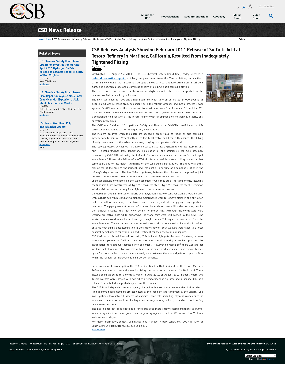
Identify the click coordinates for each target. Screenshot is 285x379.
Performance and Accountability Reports (92, 343)
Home (40, 39)
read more (44, 84)
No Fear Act (50, 343)
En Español (266, 6)
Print (243, 39)
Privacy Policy (35, 343)
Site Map (118, 343)
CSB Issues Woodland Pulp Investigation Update (55, 124)
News (48, 39)
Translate (271, 359)
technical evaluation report (109, 78)
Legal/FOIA (64, 343)
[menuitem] (148, 16)
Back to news (98, 329)
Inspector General (18, 343)
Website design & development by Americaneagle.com (35, 349)
